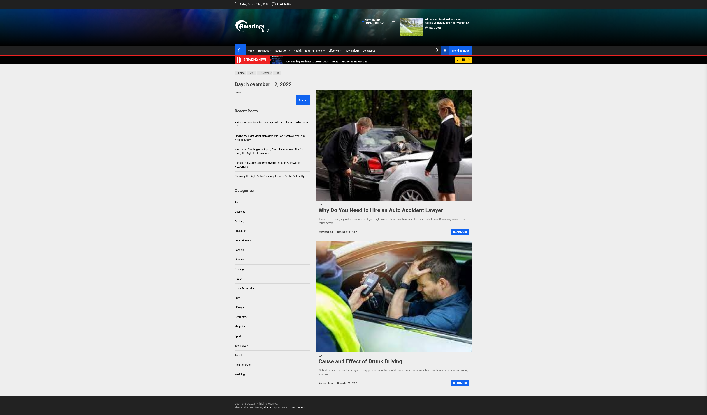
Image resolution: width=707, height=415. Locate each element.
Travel (238, 355)
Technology (352, 50)
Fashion (239, 250)
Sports (238, 336)
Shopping (240, 326)
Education (281, 50)
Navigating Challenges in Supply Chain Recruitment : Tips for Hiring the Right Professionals (269, 151)
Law (320, 205)
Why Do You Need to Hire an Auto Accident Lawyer (381, 210)
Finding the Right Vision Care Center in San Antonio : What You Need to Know (270, 137)
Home (251, 50)
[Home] (240, 51)
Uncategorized (243, 364)
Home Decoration (245, 288)
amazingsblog (326, 232)
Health (298, 50)
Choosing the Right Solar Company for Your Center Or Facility (269, 176)
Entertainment (313, 50)
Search (239, 92)
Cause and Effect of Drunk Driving (360, 361)
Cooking (239, 221)
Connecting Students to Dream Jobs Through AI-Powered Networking (267, 164)
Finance (239, 259)
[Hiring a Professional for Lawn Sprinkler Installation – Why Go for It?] (411, 27)
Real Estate (241, 316)
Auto (237, 202)
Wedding (240, 374)
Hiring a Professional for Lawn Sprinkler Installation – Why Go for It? (447, 21)
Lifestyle (334, 50)
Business (263, 50)
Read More (460, 231)
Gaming (239, 269)
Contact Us (369, 50)
